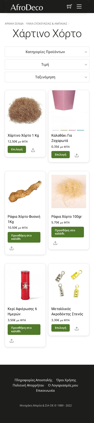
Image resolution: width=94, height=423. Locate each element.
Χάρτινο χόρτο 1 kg (23, 135)
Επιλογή (17, 149)
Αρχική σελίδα (14, 23)
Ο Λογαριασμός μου (63, 385)
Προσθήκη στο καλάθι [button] (21, 237)
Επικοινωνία (45, 390)
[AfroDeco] (26, 7)
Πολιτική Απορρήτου (28, 385)
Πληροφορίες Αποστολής (33, 380)
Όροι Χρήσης (66, 380)
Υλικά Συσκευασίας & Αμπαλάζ (46, 23)
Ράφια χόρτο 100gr (66, 217)
